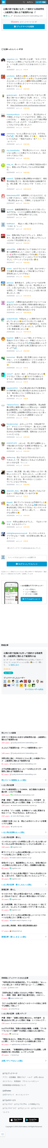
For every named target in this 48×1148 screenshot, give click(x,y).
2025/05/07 (11, 69)
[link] (4, 681)
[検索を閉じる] (24, 2)
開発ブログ (21, 1077)
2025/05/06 (11, 89)
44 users (5, 858)
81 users (5, 764)
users (15, 22)
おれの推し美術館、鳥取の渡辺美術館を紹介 (19, 926)
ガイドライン (8, 1081)
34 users (5, 879)
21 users (5, 910)
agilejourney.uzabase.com (21, 1044)
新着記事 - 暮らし (9, 890)
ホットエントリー (22, 1095)
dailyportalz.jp (17, 931)
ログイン (30, 2)
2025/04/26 (11, 276)
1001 (7, 669)
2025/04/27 (11, 189)
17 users (5, 931)
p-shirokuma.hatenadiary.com (23, 795)
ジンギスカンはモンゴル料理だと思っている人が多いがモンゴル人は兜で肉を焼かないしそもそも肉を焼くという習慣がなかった (24, 844)
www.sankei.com (16, 998)
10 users (5, 899)
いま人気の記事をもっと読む (13, 832)
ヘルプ (29, 1077)
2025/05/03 (11, 108)
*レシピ (19, 226)
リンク (20, 69)
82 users (5, 774)
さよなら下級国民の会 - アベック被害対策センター (22, 748)
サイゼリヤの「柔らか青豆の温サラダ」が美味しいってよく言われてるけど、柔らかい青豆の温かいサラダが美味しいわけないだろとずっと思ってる (24, 896)
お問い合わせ (39, 1077)
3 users (5, 1009)
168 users (6, 847)
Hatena (25, 1127)
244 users (6, 816)
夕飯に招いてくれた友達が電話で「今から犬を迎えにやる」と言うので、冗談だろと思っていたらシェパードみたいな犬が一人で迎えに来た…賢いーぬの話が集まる (24, 875)
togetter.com (17, 847)
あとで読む (8, 673)
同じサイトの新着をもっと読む (14, 780)
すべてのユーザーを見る (34, 689)
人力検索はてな (34, 1104)
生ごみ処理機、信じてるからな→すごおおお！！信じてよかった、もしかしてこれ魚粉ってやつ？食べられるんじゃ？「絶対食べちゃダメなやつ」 (24, 907)
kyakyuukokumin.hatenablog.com (29, 16)
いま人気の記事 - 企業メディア (14, 1014)
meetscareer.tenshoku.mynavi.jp (25, 805)
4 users (5, 998)
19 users (5, 1034)
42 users (5, 920)
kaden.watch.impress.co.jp (21, 858)
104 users (6, 743)
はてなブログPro (20, 1104)
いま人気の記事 (8, 785)
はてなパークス (37, 1108)
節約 (11, 226)
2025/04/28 (11, 158)
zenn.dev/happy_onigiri (21, 816)
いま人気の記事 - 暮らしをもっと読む (17, 885)
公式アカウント (8, 1095)
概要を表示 (15, 665)
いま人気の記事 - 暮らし (11, 837)
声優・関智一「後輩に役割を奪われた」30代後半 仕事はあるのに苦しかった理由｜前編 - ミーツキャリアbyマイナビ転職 (23, 802)
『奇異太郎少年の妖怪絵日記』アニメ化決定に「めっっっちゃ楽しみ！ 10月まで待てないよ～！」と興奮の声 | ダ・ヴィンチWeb (24, 984)
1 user (4, 988)
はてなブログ (8, 1104)
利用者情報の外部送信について (14, 1085)
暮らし (7, 16)
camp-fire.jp (14, 1009)
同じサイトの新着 (9, 733)
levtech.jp (15, 1055)
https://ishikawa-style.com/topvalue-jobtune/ (28, 105)
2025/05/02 (11, 127)
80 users (5, 868)
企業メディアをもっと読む (12, 1061)
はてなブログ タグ (9, 1108)
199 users (6, 805)
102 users (6, 827)
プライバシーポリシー (30, 1081)
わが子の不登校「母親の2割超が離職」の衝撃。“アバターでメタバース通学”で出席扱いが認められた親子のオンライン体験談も (24, 1031)
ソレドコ (6, 1112)
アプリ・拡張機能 (9, 1077)
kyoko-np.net (17, 827)
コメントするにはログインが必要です (22, 557)
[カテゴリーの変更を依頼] (12, 16)
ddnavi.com (14, 988)
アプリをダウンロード (32, 599)
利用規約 (17, 1081)
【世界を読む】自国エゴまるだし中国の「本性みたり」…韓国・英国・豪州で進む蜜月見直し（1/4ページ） (23, 995)
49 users (5, 1055)
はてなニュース (24, 1108)
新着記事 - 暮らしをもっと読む (14, 937)
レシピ (25, 463)
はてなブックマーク (10, 1073)
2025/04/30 (11, 144)
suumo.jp (15, 1034)
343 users (6, 795)
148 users (6, 753)
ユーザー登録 (40, 2)
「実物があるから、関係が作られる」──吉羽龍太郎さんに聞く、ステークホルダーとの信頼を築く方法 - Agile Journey (23, 1041)
